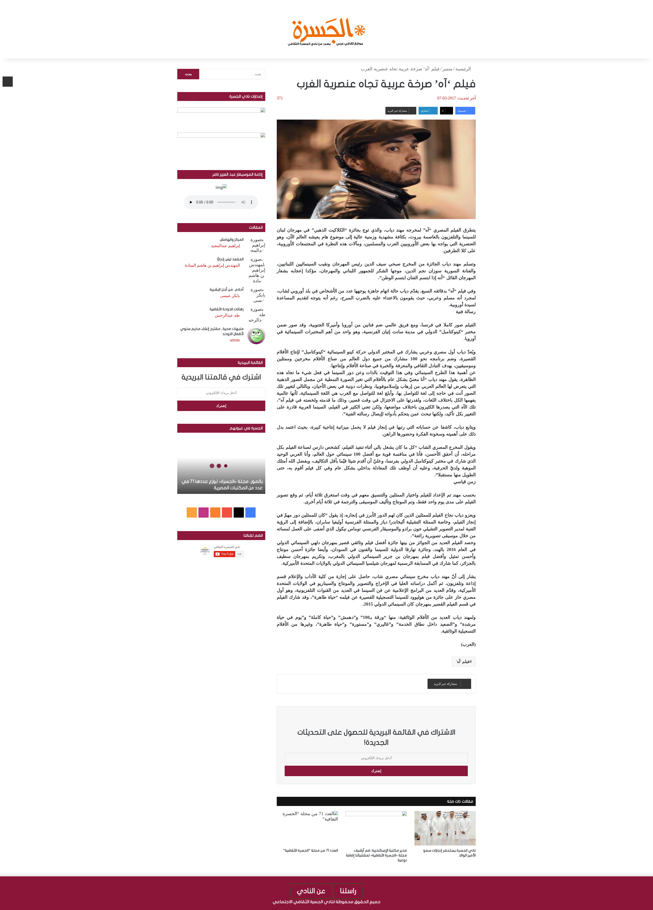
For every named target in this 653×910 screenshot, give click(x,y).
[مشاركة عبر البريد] (8, 81)
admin (235, 340)
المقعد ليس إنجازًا (230, 259)
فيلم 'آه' (463, 661)
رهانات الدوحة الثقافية (227, 309)
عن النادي (311, 891)
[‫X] (239, 512)
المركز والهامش (232, 239)
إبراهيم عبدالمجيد (225, 245)
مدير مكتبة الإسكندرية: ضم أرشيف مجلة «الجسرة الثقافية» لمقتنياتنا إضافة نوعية (376, 855)
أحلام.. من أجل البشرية (227, 289)
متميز (447, 68)
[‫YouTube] (227, 512)
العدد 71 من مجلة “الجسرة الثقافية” (310, 850)
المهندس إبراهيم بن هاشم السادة (212, 265)
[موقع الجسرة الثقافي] (326, 29)
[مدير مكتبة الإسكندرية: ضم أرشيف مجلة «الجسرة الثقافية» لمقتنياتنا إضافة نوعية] (376, 828)
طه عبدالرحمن (227, 315)
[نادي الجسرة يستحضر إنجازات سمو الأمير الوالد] (445, 828)
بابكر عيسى (230, 295)
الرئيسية (463, 68)
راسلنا (348, 891)
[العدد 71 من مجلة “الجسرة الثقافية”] (307, 828)
